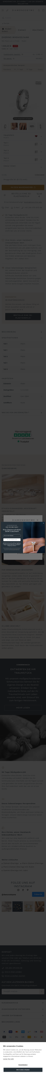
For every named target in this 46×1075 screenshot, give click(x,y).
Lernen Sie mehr (8, 1059)
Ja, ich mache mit (12, 539)
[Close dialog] (43, 523)
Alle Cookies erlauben (23, 1069)
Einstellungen (23, 1065)
